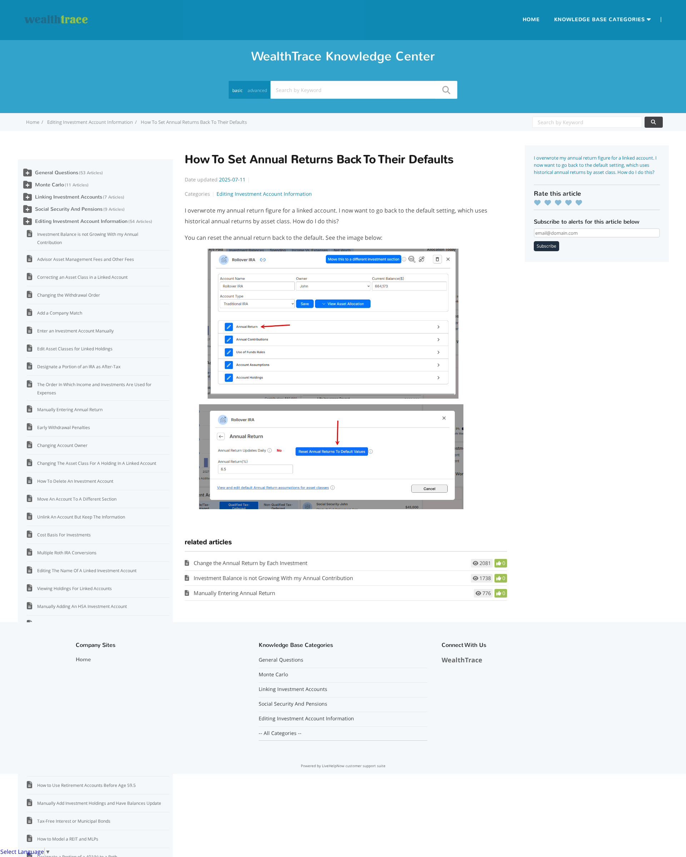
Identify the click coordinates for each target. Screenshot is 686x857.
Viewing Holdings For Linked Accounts (74, 588)
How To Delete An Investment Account (75, 481)
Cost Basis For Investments (64, 535)
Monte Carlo (49, 184)
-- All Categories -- (280, 733)
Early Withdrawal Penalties (63, 427)
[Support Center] (56, 19)
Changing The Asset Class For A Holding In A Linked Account (96, 463)
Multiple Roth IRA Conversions (66, 553)
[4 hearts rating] (570, 202)
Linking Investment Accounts (68, 197)
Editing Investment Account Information (90, 122)
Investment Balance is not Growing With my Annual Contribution (273, 577)
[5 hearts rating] (581, 202)
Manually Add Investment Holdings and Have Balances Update (99, 803)
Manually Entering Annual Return (234, 593)
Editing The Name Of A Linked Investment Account (86, 571)
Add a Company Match (59, 313)
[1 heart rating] (539, 202)
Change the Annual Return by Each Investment (250, 562)
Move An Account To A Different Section (76, 499)
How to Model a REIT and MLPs (67, 839)
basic (237, 90)
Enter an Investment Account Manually (75, 331)
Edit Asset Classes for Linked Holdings (75, 349)
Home (531, 19)
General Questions (56, 172)
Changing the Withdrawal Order (68, 295)
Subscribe (546, 246)
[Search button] (446, 90)
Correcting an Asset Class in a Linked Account (82, 277)
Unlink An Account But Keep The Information (81, 517)
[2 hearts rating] (550, 202)
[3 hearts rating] (560, 202)
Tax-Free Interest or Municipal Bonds (73, 821)
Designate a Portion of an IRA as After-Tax (78, 367)
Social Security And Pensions (69, 209)
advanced (257, 90)
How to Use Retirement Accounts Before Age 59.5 (86, 785)
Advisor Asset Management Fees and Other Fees (85, 259)
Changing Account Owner (62, 445)
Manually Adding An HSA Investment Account (82, 606)
